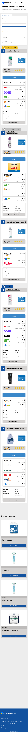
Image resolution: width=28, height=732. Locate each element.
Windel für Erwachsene (10, 630)
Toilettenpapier (7, 540)
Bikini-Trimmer (7, 600)
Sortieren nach (5, 18)
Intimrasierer (6, 570)
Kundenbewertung (6, 29)
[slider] (2, 26)
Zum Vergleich (14, 545)
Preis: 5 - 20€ (5, 25)
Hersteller (4, 35)
